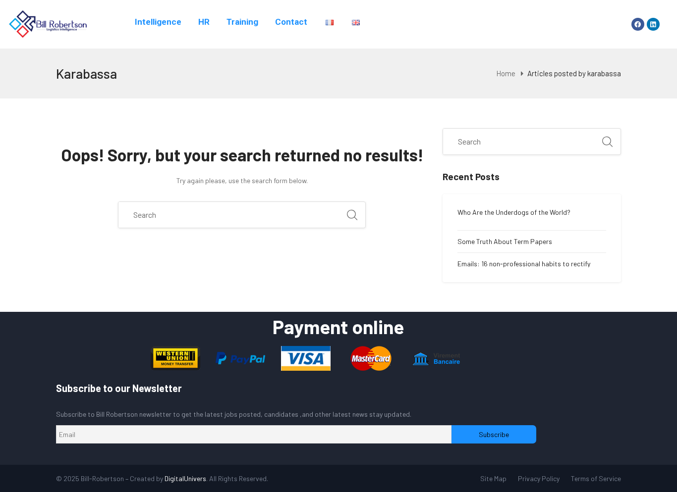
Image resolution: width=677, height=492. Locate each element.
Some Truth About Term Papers (504, 241)
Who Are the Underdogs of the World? (513, 212)
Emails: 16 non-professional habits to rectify (523, 263)
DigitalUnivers (185, 478)
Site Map (493, 478)
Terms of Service (596, 478)
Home (505, 73)
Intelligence (158, 22)
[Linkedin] (653, 24)
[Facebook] (637, 24)
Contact (291, 22)
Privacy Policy (539, 478)
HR (204, 22)
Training (242, 22)
